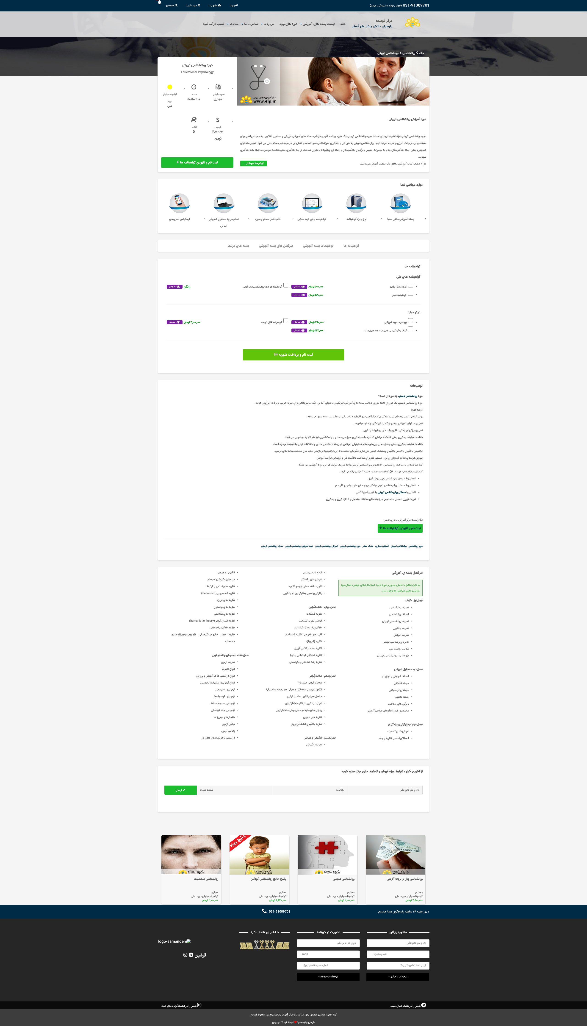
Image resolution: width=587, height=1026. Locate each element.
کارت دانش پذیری (350, 287)
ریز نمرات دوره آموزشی (350, 322)
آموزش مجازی (382, 546)
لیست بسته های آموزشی (319, 24)
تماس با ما (251, 24)
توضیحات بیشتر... (253, 163)
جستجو (170, 5)
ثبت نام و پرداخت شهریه (295, 354)
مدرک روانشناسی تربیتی (272, 546)
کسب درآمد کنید (213, 24)
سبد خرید (191, 5)
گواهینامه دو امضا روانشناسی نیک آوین (225, 287)
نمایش (297, 286)
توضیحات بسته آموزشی (318, 245)
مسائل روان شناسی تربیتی (392, 492)
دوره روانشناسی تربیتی (350, 546)
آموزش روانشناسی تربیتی (326, 546)
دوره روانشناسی (416, 546)
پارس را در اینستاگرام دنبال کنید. (179, 1006)
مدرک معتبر (368, 546)
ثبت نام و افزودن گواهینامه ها (198, 162)
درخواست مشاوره (397, 977)
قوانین (200, 955)
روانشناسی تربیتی (407, 396)
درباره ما (269, 24)
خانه (343, 24)
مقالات (234, 24)
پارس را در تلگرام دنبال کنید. (405, 1006)
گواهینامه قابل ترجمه (225, 322)
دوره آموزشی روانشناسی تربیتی (299, 546)
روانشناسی (408, 53)
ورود (232, 5)
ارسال (179, 790)
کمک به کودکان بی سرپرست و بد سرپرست (350, 331)
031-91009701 (416, 5)
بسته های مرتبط (238, 245)
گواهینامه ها (351, 245)
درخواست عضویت (328, 977)
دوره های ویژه (288, 24)
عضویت (213, 5)
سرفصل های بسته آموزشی (276, 245)
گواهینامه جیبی (350, 295)
